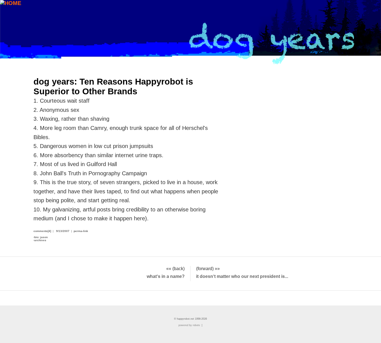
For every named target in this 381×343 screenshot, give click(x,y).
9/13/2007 (62, 231)
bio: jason (41, 237)
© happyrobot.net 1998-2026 (190, 318)
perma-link (81, 231)
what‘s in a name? (166, 276)
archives (40, 240)
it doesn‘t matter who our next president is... (242, 276)
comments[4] (42, 231)
